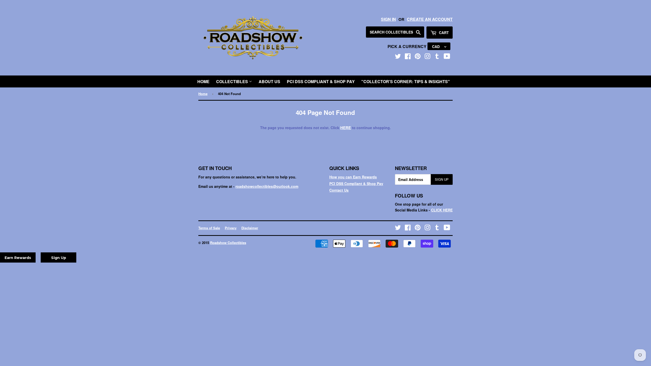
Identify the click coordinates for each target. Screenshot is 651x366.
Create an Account (430, 19)
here (345, 127)
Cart (443, 32)
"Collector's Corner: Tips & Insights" (405, 81)
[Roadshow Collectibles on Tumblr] (437, 57)
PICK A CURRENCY (407, 46)
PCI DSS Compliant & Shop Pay (321, 81)
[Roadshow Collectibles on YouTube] (447, 57)
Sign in (388, 19)
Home (203, 81)
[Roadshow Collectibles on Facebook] (408, 57)
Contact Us (339, 190)
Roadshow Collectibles (228, 242)
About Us (269, 81)
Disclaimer (249, 227)
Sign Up (442, 179)
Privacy (230, 227)
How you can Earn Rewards (353, 176)
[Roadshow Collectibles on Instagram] (427, 57)
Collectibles (232, 81)
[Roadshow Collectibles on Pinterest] (418, 57)
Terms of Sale (209, 227)
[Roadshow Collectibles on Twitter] (398, 57)
